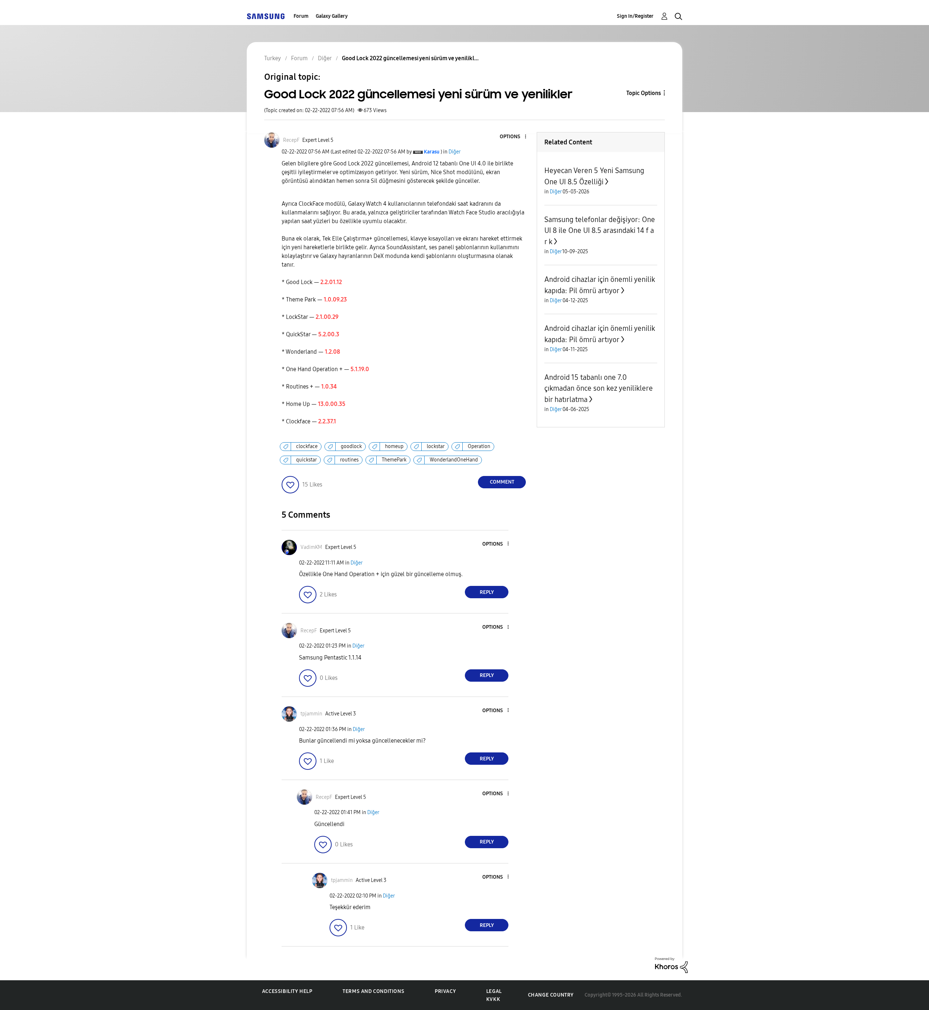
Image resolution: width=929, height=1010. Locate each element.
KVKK (493, 999)
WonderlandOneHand (454, 460)
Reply (487, 592)
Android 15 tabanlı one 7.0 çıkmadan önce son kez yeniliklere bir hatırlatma (598, 388)
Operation (479, 446)
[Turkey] (266, 16)
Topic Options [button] (643, 93)
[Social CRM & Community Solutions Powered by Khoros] (671, 964)
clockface (307, 446)
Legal (494, 991)
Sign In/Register (635, 16)
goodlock (351, 446)
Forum (301, 16)
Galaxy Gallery (332, 16)
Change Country (551, 995)
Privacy (445, 991)
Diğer (455, 152)
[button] (513, 137)
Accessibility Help (287, 991)
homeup (394, 446)
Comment (502, 482)
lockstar (436, 446)
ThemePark (394, 460)
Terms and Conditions (373, 991)
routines (349, 460)
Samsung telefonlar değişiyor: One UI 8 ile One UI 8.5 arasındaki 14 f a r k (599, 230)
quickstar (306, 460)
